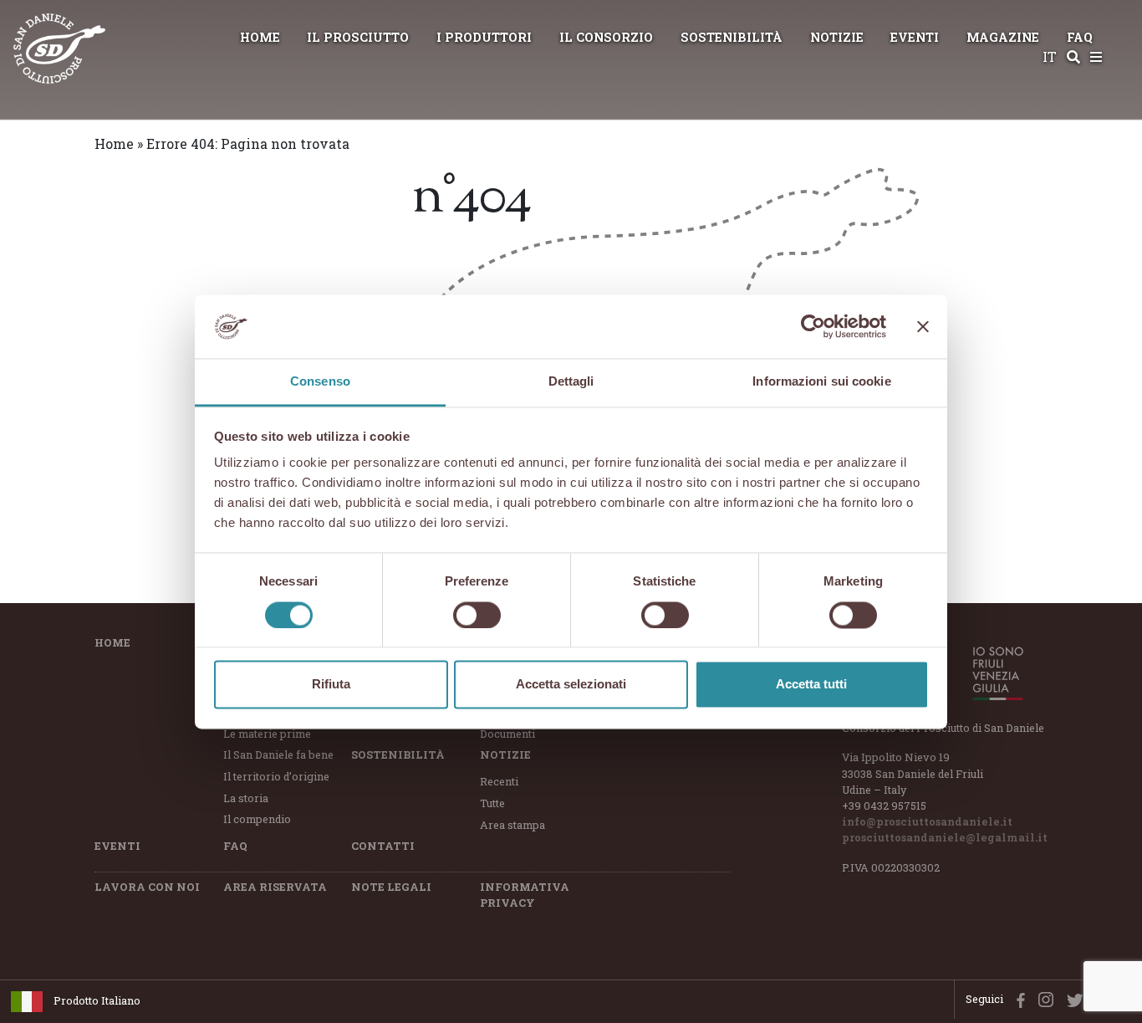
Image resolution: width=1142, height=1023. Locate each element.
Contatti (383, 845)
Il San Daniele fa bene (278, 754)
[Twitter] (1072, 998)
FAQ (1080, 37)
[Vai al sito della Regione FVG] (988, 673)
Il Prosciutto (358, 37)
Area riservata (275, 886)
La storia (245, 798)
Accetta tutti (811, 685)
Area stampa (512, 824)
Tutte (492, 803)
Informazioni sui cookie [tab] (821, 382)
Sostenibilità (732, 37)
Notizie (837, 37)
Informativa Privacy (524, 894)
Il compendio (257, 819)
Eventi (914, 37)
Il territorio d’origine (276, 776)
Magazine (1002, 37)
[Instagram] (1042, 998)
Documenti (507, 733)
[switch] (477, 614)
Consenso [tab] (320, 382)
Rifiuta (331, 685)
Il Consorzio (606, 37)
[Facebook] (1016, 998)
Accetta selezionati (571, 685)
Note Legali (391, 886)
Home (260, 37)
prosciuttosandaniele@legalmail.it (945, 837)
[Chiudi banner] (923, 326)
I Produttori (484, 37)
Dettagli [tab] (571, 382)
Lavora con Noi (147, 886)
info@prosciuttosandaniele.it (927, 821)
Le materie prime (267, 733)
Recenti (499, 781)
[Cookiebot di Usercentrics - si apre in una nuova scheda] (813, 326)
